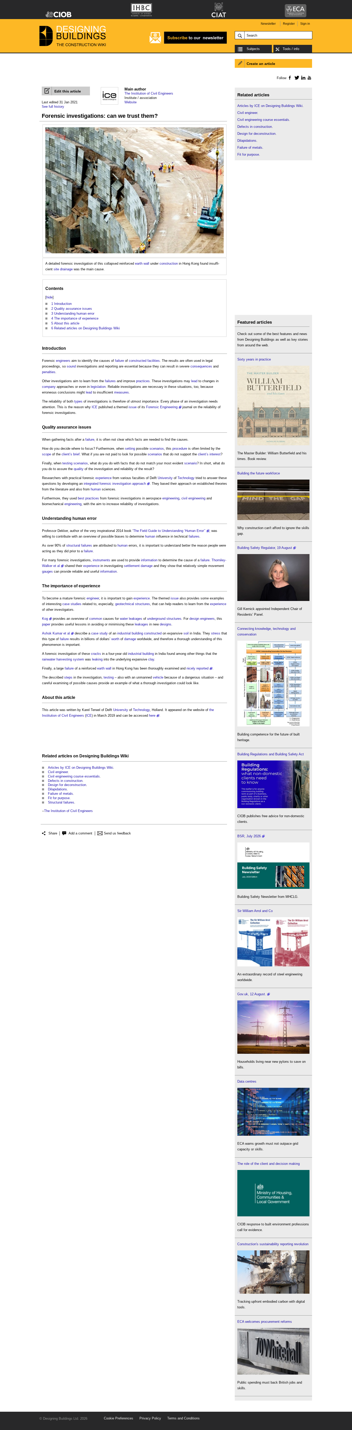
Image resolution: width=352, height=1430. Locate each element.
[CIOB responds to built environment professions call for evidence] (273, 1215)
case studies (71, 604)
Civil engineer (58, 772)
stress (215, 633)
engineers (63, 361)
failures (110, 381)
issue (133, 407)
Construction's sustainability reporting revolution (272, 1244)
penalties (48, 372)
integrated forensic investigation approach (115, 484)
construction (169, 263)
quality (78, 469)
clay (151, 659)
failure (119, 361)
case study (99, 633)
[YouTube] (309, 77)
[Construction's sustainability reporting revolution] (273, 1292)
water (124, 619)
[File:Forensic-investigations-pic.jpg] (134, 130)
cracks (96, 654)
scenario (190, 463)
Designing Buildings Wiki (104, 756)
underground (156, 619)
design (194, 619)
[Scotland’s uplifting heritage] (273, 965)
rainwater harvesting (57, 659)
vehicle (158, 677)
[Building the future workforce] (273, 519)
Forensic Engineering (162, 407)
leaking (97, 659)
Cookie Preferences (118, 1418)
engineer (93, 598)
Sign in (305, 24)
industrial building (130, 633)
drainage (66, 269)
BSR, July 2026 (249, 836)
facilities (153, 361)
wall (146, 263)
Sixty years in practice (254, 359)
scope (46, 454)
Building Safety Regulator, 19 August (264, 548)
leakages (135, 619)
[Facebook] (289, 77)
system (78, 659)
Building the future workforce (258, 473)
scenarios (156, 448)
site (56, 269)
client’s (67, 454)
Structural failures (61, 802)
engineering (170, 498)
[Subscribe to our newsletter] (188, 43)
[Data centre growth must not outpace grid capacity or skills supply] (273, 1134)
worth (115, 639)
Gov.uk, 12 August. (251, 994)
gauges (47, 571)
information (149, 560)
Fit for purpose (59, 798)
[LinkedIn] (302, 77)
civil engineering (193, 498)
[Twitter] (296, 77)
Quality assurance (59, 427)
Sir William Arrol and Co (255, 911)
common (95, 619)
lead (194, 381)
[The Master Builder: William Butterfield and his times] (273, 444)
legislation (98, 387)
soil (186, 633)
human (96, 489)
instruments (101, 560)
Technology (186, 478)
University (165, 478)
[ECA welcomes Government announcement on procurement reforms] (273, 1373)
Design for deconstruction (67, 785)
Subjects (253, 49)
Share (52, 833)
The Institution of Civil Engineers (148, 93)
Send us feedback (117, 833)
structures (142, 604)
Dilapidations (57, 789)
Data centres (246, 1081)
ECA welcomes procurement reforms (264, 1322)
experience (103, 478)
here (152, 715)
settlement (132, 566)
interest (215, 454)
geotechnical (124, 604)
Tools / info (291, 49)
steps (68, 677)
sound (71, 366)
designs (165, 624)
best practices (88, 498)
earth (139, 263)
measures (121, 392)
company (49, 387)
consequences (201, 366)
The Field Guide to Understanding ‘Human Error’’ (169, 531)
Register (289, 24)
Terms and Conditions (183, 1418)
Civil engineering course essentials (74, 776)
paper (46, 624)
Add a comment (80, 833)
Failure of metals (60, 794)
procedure (179, 448)
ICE (94, 407)
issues (84, 427)
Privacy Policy (150, 1418)
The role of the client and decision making (268, 1164)
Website (130, 102)
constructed (137, 361)
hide (49, 297)
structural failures (79, 545)
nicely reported (197, 668)
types (78, 401)
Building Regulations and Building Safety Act (270, 754)
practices (143, 381)
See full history (53, 106)
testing (67, 463)
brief (76, 454)
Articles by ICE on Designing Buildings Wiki (80, 768)
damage (147, 566)
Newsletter (268, 24)
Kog (45, 619)
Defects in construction (65, 781)
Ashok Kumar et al (56, 633)
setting (130, 448)
